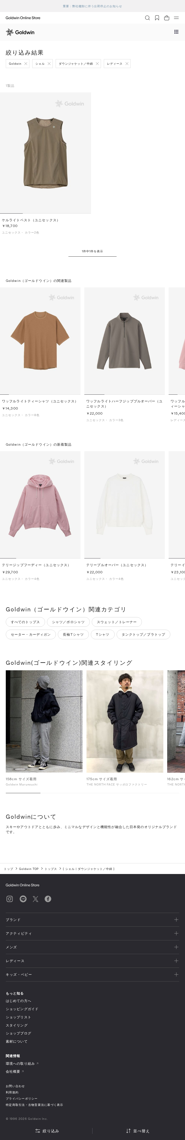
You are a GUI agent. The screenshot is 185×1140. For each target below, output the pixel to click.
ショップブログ (18, 1033)
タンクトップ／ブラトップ (143, 634)
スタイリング (17, 1025)
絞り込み (51, 1130)
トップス (51, 869)
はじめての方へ (18, 1000)
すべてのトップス (25, 622)
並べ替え (141, 1130)
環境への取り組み (20, 1063)
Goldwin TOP (29, 869)
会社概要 (13, 1071)
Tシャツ (102, 634)
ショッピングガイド (22, 1009)
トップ (8, 869)
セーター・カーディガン (31, 634)
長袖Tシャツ (73, 634)
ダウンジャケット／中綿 (76, 63)
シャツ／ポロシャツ (68, 622)
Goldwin (15, 63)
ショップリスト (18, 1017)
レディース (115, 63)
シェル (40, 63)
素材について (17, 1041)
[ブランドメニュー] (176, 32)
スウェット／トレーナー (117, 622)
